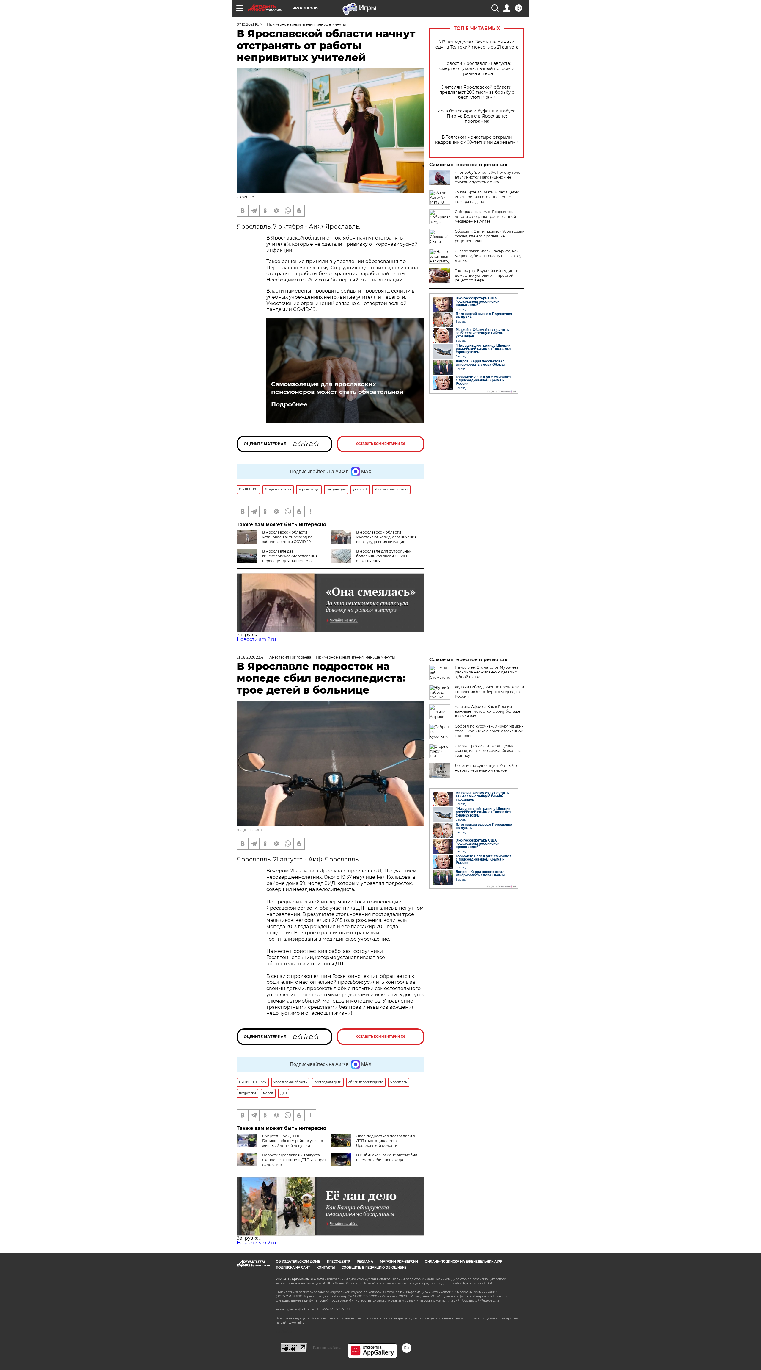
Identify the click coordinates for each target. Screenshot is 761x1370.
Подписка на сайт (293, 1267)
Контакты (326, 1267)
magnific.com (249, 829)
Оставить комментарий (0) (380, 444)
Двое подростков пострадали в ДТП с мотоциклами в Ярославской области (385, 1141)
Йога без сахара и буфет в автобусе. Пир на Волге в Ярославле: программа (477, 116)
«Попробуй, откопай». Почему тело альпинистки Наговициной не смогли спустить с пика (488, 177)
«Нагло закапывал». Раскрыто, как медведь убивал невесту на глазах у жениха (488, 256)
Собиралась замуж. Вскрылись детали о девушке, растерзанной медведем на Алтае (485, 216)
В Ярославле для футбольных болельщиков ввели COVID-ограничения (383, 556)
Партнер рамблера (327, 1347)
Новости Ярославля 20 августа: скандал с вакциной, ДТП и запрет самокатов (294, 1160)
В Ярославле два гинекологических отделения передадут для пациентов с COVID (277, 558)
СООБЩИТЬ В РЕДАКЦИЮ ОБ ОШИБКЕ (374, 1267)
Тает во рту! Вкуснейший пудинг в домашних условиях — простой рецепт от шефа (486, 275)
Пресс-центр (338, 1261)
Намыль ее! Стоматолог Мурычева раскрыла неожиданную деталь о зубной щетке (487, 672)
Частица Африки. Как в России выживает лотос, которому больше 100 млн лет (487, 711)
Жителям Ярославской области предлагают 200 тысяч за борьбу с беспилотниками (476, 92)
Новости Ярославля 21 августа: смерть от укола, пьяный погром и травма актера (477, 68)
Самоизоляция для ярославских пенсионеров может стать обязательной (337, 388)
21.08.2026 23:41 (251, 657)
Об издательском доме (298, 1261)
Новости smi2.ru (256, 639)
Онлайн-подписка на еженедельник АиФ (463, 1261)
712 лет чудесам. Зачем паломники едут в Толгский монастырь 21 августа (476, 45)
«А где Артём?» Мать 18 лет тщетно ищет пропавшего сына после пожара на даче (487, 197)
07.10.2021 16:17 (249, 24)
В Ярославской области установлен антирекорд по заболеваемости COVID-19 (287, 537)
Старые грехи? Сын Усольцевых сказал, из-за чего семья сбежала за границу (488, 751)
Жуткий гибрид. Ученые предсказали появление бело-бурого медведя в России (489, 692)
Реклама (365, 1261)
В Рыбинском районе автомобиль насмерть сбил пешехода (387, 1157)
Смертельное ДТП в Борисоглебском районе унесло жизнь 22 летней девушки (292, 1141)
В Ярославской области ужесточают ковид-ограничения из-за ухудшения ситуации (386, 537)
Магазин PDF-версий (399, 1261)
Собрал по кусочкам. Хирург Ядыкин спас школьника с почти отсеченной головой (489, 731)
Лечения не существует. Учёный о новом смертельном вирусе (486, 767)
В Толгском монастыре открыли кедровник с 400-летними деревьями (476, 140)
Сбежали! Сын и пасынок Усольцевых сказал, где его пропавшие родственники (489, 236)
